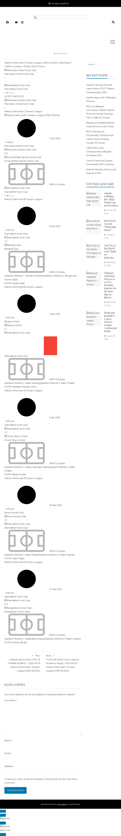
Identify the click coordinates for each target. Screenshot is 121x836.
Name (8, 740)
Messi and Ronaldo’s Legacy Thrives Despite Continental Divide (110, 322)
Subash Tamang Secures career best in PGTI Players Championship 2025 (100, 89)
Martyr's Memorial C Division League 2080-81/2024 (31, 62)
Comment (10, 700)
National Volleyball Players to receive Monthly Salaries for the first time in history (110, 285)
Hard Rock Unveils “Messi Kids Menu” (110, 225)
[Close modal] (3, 811)
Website (8, 766)
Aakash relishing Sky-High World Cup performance (111, 199)
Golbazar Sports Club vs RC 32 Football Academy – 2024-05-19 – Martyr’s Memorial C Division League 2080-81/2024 (24, 663)
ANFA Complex (14, 66)
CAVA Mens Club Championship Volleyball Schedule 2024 (98, 152)
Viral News (61, 804)
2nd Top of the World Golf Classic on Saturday (110, 251)
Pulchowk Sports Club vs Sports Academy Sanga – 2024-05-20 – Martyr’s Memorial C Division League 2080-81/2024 (62, 663)
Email (8, 753)
